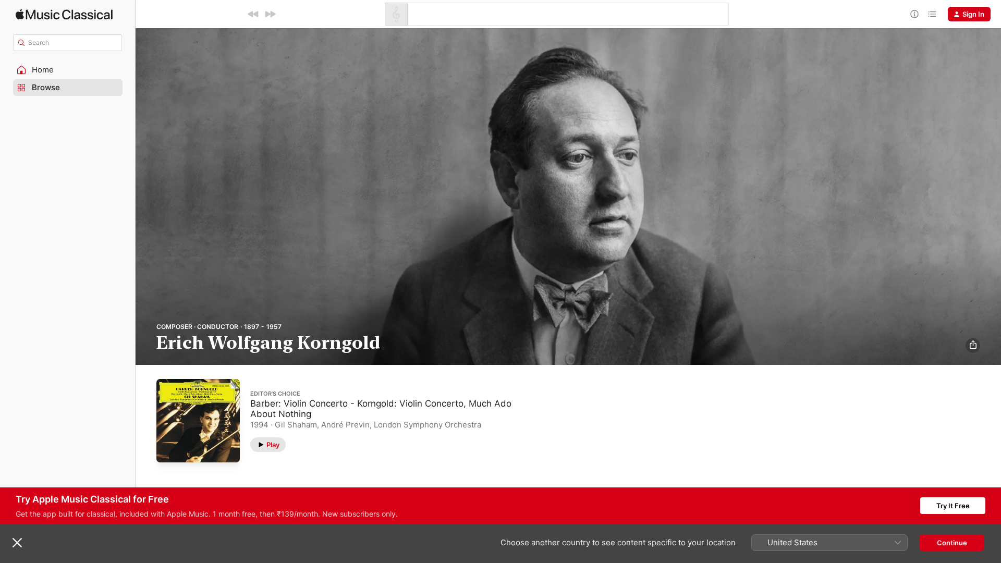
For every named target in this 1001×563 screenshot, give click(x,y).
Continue (952, 542)
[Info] (914, 14)
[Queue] (932, 14)
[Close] (17, 542)
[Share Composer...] (973, 345)
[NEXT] (270, 14)
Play (272, 444)
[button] (68, 70)
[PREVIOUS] (253, 14)
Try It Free (953, 505)
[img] (64, 14)
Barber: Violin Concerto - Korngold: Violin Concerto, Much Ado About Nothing (380, 408)
